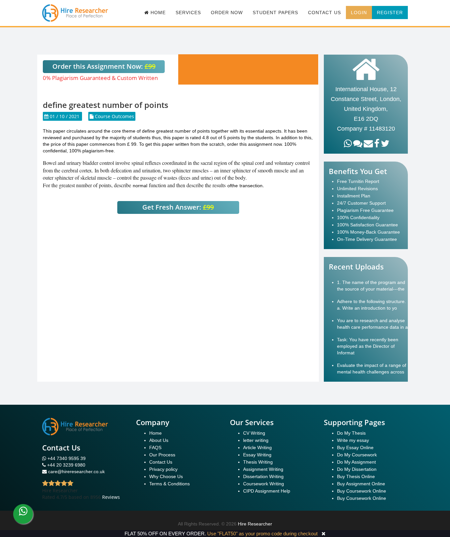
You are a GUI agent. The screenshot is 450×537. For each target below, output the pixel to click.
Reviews (111, 497)
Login (359, 12)
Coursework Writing (263, 483)
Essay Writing (257, 454)
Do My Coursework (357, 454)
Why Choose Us (166, 476)
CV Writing (254, 433)
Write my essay (353, 440)
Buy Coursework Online (361, 491)
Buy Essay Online (355, 447)
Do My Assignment (356, 462)
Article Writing (257, 447)
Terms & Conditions (169, 483)
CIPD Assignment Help (266, 491)
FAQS (155, 447)
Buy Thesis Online (356, 476)
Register (390, 12)
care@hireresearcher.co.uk (76, 471)
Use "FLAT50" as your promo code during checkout (262, 533)
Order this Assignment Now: (103, 66)
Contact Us (324, 12)
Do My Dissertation (357, 469)
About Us (158, 440)
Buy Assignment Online (361, 483)
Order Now (227, 12)
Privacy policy (163, 469)
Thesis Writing (258, 462)
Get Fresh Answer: (178, 207)
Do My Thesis (351, 433)
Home (155, 433)
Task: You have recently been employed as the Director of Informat (367, 346)
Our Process (162, 454)
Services (188, 12)
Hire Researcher (255, 523)
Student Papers (275, 12)
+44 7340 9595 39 (66, 458)
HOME (157, 12)
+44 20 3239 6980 (66, 465)
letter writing (255, 440)
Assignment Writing (263, 469)
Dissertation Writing (263, 476)
